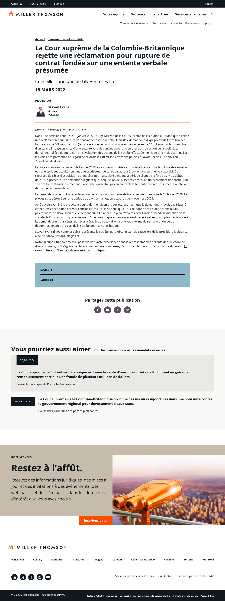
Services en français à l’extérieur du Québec (144, 576)
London (117, 559)
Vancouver (17, 559)
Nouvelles (176, 23)
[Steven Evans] (40, 111)
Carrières (16, 3)
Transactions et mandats (135, 23)
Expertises (160, 14)
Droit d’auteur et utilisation (183, 595)
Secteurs (138, 14)
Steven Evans (58, 107)
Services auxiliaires (191, 14)
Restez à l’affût (94, 595)
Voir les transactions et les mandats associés (129, 350)
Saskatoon (79, 559)
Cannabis (47, 280)
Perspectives (160, 23)
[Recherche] (212, 14)
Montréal (208, 559)
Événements (192, 23)
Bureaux (59, 3)
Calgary (37, 559)
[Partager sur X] (117, 309)
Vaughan (169, 559)
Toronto (189, 559)
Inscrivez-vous (95, 520)
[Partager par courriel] (127, 309)
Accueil (40, 39)
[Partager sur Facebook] (97, 309)
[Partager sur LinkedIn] (107, 309)
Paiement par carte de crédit (195, 576)
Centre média (38, 3)
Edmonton (57, 559)
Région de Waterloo (143, 559)
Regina (99, 559)
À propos (208, 23)
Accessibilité (207, 595)
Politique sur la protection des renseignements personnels (135, 595)
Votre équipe (113, 14)
